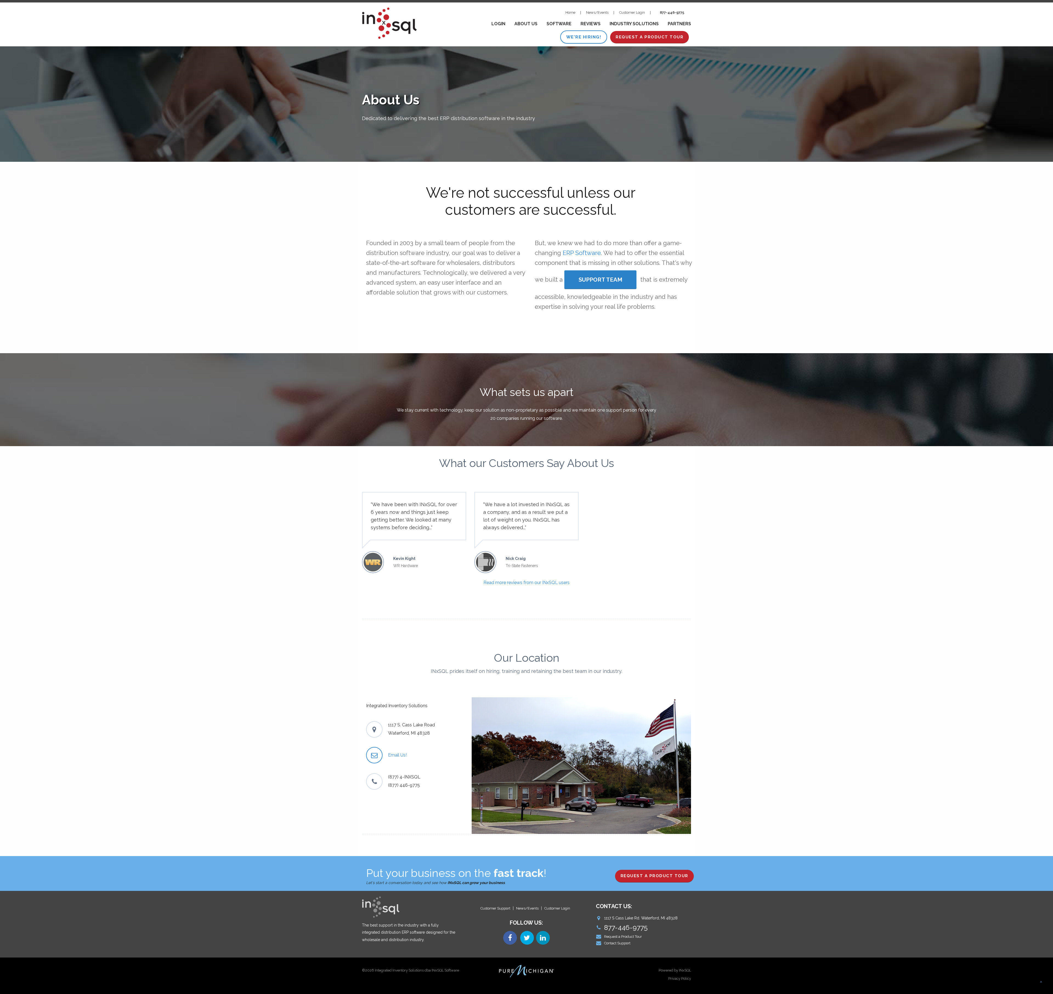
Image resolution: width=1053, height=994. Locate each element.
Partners (679, 23)
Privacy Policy (679, 978)
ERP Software (582, 252)
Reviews (591, 23)
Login (498, 23)
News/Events (597, 12)
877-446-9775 (672, 12)
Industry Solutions (634, 23)
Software (559, 23)
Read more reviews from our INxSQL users (526, 582)
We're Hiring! (583, 37)
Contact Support (617, 943)
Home (570, 12)
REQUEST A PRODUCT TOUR (649, 37)
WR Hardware (405, 565)
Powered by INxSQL (675, 970)
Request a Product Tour (623, 936)
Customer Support (495, 908)
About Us (525, 23)
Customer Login (632, 12)
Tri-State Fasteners (522, 565)
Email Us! (397, 755)
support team (600, 279)
